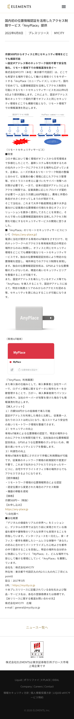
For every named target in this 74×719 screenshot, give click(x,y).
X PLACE (46, 680)
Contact (49, 686)
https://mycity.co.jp (23, 585)
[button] (64, 6)
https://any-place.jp (24, 234)
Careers (38, 686)
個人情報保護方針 (41, 693)
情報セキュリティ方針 (16, 693)
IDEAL (55, 680)
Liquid (18, 680)
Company (26, 686)
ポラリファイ (31, 680)
